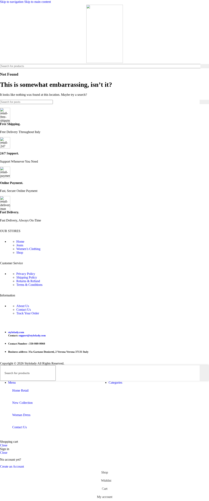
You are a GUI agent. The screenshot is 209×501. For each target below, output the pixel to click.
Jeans (19, 245)
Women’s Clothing (28, 249)
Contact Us (23, 309)
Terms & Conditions (29, 284)
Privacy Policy (25, 273)
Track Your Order (27, 313)
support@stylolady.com (32, 335)
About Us (22, 306)
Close (3, 445)
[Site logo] (104, 62)
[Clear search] (197, 66)
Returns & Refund (28, 281)
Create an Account (12, 466)
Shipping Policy (26, 277)
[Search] (204, 66)
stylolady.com (16, 332)
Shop (19, 252)
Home (20, 241)
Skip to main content (37, 1)
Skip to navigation (12, 1)
